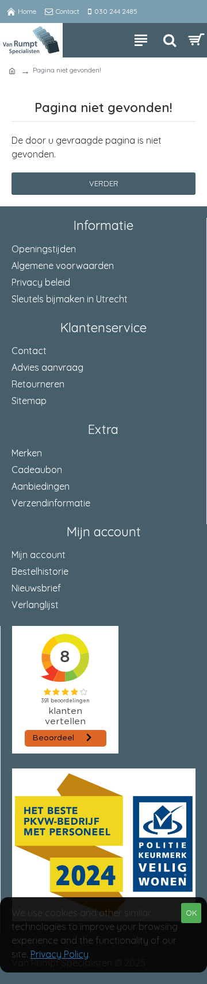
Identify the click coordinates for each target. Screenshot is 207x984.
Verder (103, 183)
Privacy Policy (59, 954)
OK (191, 912)
